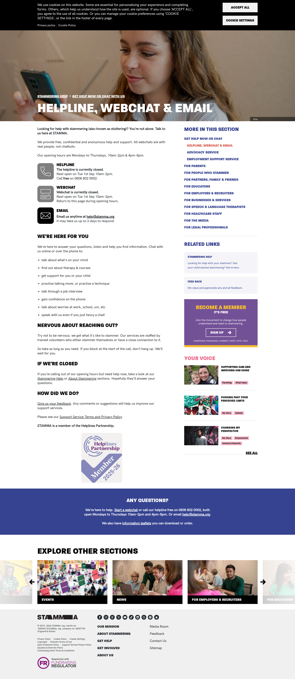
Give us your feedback (54, 404)
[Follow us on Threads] (112, 617)
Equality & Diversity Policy (50, 647)
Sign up (216, 332)
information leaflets (136, 523)
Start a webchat (126, 510)
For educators (197, 186)
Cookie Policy (60, 639)
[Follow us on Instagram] (106, 617)
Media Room (159, 627)
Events (48, 599)
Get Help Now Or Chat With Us (98, 96)
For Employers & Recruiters (216, 599)
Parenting (227, 382)
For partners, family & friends (211, 179)
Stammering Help (52, 96)
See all (252, 453)
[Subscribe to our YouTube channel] (125, 617)
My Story (226, 413)
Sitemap (156, 648)
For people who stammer (206, 173)
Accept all (240, 7)
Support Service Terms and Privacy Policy (91, 417)
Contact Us (158, 641)
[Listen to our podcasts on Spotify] (150, 617)
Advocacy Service (203, 152)
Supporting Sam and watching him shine (236, 368)
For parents (195, 166)
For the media (196, 220)
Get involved (108, 648)
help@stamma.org (100, 217)
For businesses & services (207, 200)
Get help (104, 641)
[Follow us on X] (118, 617)
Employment (241, 438)
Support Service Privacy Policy (76, 644)
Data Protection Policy (48, 644)
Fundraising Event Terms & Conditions (55, 650)
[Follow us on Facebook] (99, 617)
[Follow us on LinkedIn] (137, 617)
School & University (231, 443)
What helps (241, 382)
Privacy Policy (44, 639)
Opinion (239, 413)
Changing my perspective (230, 429)
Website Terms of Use (61, 642)
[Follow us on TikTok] (131, 617)
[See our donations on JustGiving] (144, 617)
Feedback (157, 634)
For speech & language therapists (214, 207)
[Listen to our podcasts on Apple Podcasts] (156, 617)
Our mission (108, 626)
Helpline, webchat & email (210, 145)
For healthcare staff (203, 213)
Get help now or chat (203, 138)
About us (105, 655)
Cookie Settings (77, 639)
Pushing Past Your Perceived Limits (234, 399)
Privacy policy (46, 25)
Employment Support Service (213, 159)
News (121, 599)
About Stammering (82, 379)
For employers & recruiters (209, 193)
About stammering (114, 634)
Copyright (42, 642)
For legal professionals (206, 227)
